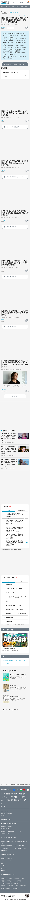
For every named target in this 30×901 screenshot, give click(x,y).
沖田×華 (3, 170)
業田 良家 (3, 220)
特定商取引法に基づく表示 (7, 885)
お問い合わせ (15, 888)
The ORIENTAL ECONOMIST (8, 824)
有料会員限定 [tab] (21, 510)
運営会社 (3, 878)
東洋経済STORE (5, 828)
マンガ (4, 12)
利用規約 (3, 870)
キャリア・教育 (22, 800)
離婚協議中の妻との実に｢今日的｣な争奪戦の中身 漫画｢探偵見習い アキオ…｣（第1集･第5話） (15, 20)
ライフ (3, 803)
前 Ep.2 (20, 15)
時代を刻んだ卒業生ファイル (13, 605)
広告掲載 (3, 881)
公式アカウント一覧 (19, 878)
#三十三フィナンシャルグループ (17, 660)
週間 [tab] (21, 581)
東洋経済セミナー (19, 845)
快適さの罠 (13, 685)
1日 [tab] (9, 581)
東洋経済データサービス (7, 845)
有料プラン (4, 863)
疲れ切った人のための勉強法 (18, 674)
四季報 (15, 797)
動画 (26, 6)
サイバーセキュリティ (6, 813)
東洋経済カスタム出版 (20, 848)
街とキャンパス (10, 601)
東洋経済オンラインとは (7, 858)
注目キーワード (7, 656)
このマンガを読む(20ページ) (15, 177)
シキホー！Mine (5, 833)
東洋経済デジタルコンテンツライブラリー (11, 831)
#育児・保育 (6, 663)
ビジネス (3, 800)
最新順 (8, 6)
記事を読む (15, 396)
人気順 (21, 6)
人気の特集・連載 (8, 577)
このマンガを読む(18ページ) (15, 276)
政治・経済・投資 (12, 800)
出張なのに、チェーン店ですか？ (15, 588)
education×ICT (4, 811)
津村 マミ (3, 120)
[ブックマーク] (27, 28)
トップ (3, 6)
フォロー (10, 27)
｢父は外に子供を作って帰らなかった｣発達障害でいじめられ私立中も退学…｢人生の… (14, 515)
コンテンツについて (6, 861)
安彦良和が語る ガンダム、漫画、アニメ (16, 609)
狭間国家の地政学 (15, 696)
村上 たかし (3, 27)
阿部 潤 (2, 320)
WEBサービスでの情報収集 (14, 881)
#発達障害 (5, 660)
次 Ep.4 (26, 15)
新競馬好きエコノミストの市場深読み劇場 (17, 613)
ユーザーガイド (5, 868)
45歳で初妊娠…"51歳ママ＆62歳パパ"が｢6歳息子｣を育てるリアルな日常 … (15, 522)
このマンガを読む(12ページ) (15, 127)
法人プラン (4, 865)
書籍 (21, 797)
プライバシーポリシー (6, 883)
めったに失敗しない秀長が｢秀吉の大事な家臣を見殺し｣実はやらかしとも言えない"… (14, 542)
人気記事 (5, 507)
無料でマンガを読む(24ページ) (15, 64)
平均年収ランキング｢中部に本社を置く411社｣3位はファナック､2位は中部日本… (14, 529)
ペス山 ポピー (4, 270)
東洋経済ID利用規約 (21, 885)
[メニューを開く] (28, 2)
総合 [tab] (9, 510)
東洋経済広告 (4, 848)
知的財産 (16, 883)
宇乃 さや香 (3, 389)
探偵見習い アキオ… (9, 72)
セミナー (8, 797)
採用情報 (10, 878)
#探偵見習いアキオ (13, 12)
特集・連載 (15, 6)
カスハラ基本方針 (5, 888)
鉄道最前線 (9, 584)
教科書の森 (4, 850)
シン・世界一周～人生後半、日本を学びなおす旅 (17, 597)
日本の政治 (9, 621)
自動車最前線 (9, 617)
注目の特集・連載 (8, 630)
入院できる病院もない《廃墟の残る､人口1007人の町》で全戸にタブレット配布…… (15, 535)
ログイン (22, 2)
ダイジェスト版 (10, 593)
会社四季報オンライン (6, 826)
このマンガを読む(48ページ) (15, 326)
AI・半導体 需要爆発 (8, 648)
